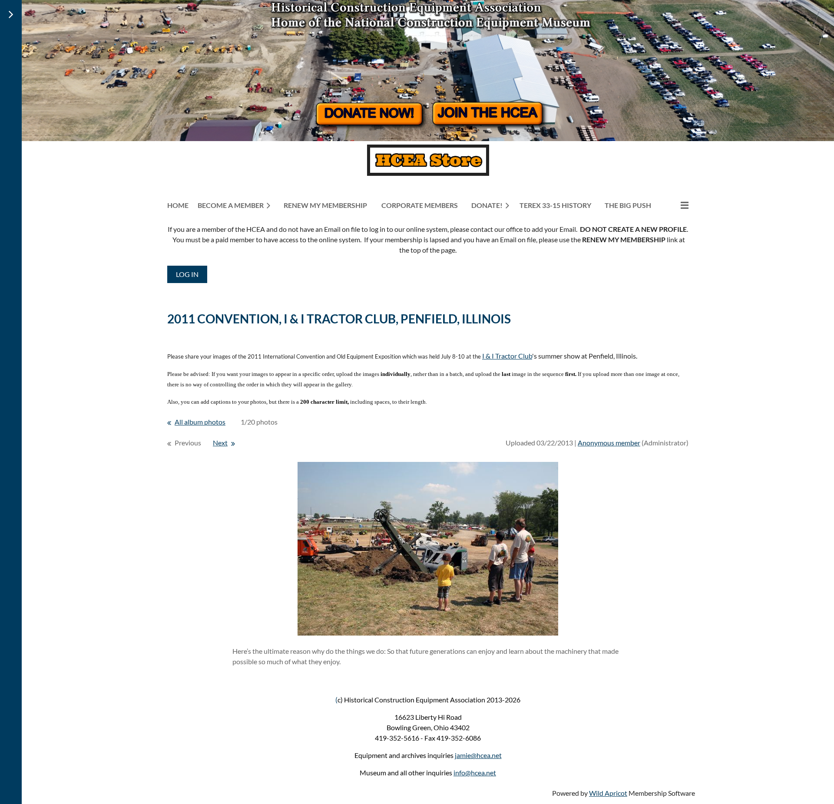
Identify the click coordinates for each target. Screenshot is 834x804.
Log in (187, 274)
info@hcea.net (474, 772)
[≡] (675, 205)
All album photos (200, 422)
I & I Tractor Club (507, 356)
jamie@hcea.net (478, 755)
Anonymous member (609, 442)
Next (220, 442)
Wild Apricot (608, 793)
